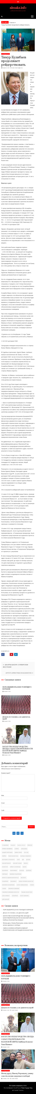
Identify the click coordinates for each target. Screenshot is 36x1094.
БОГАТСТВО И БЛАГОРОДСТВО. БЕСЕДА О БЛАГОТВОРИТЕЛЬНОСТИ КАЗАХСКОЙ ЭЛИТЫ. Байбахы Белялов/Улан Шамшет (18, 750)
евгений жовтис (6, 863)
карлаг (24, 866)
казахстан (5, 866)
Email (2, 803)
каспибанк (5, 870)
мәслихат (23, 877)
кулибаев (28, 870)
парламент (13, 881)
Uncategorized (5, 53)
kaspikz (13, 845)
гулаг (18, 859)
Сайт (2, 810)
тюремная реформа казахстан (10, 892)
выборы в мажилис (26, 856)
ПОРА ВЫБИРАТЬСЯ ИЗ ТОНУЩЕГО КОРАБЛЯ (17, 688)
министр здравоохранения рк (10, 877)
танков (32, 884)
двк (23, 859)
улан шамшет (6, 895)
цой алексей (5, 899)
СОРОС (17, 848)
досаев (28, 859)
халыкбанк (15, 895)
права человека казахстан (26, 881)
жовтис (26, 863)
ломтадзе (5, 874)
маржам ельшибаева (15, 874)
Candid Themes (18, 1090)
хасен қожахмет (24, 895)
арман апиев (18, 852)
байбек (4, 856)
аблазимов (24, 848)
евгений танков (17, 863)
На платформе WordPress (12, 1088)
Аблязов (30, 845)
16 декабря (5, 845)
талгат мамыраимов (22, 884)
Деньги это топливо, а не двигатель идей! (16, 718)
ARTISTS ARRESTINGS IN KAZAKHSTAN (18, 673)
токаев (4, 888)
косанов (22, 870)
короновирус (13, 870)
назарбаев (5, 881)
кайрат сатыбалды (15, 866)
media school (21, 845)
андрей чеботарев (7, 852)
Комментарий (6, 773)
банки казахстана (13, 856)
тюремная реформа (13, 888)
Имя (2, 795)
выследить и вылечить (8, 859)
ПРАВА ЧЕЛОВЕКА (7, 848)
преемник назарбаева (8, 884)
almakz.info (18, 8)
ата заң (26, 852)
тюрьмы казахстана (26, 892)
